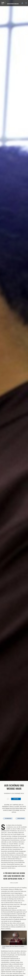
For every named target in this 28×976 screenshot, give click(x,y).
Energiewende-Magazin (13, 4)
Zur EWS (15, 798)
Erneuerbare (21, 818)
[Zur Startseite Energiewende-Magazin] (3, 3)
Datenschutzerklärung (14, 941)
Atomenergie (8, 818)
